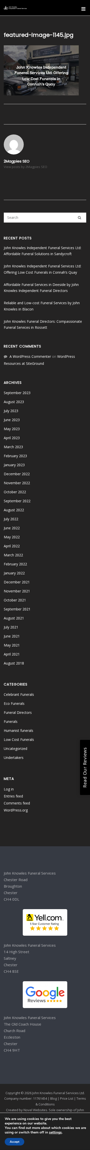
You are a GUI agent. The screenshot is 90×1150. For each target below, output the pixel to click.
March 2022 (13, 555)
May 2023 (12, 428)
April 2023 (12, 437)
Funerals (11, 721)
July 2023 (11, 410)
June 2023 (12, 419)
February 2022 (15, 564)
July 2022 (11, 519)
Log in (9, 789)
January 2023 (14, 464)
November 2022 (17, 482)
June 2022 (12, 528)
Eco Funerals (14, 703)
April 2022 (12, 546)
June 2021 (12, 636)
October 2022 (15, 491)
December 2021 (17, 582)
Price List (66, 1098)
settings (55, 1132)
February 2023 (15, 455)
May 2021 (12, 645)
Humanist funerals (18, 730)
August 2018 (14, 663)
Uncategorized (15, 748)
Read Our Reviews (85, 767)
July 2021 (11, 627)
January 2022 (14, 573)
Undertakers (14, 757)
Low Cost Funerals (19, 739)
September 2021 (17, 609)
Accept (14, 1142)
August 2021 (14, 618)
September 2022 (17, 501)
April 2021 (12, 654)
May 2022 (12, 537)
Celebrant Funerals (19, 694)
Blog (53, 1098)
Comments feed (17, 803)
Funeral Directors (18, 712)
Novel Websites (35, 1110)
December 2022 (17, 473)
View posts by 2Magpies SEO (25, 167)
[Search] (79, 218)
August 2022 (14, 510)
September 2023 (17, 392)
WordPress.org (16, 810)
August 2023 (14, 401)
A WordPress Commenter (30, 356)
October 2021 (15, 600)
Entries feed (13, 796)
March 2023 (13, 446)
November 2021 (17, 591)
